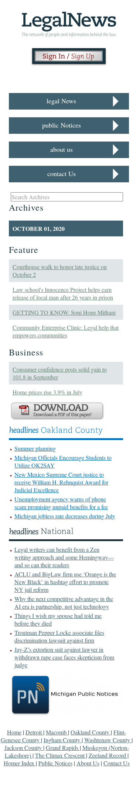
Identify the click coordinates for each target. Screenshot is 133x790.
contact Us (61, 173)
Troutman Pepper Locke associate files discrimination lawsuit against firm (59, 636)
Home (14, 732)
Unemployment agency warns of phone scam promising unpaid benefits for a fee (61, 503)
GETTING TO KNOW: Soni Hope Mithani (64, 312)
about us (61, 149)
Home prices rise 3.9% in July (47, 392)
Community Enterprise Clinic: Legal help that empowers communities (66, 331)
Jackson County (23, 747)
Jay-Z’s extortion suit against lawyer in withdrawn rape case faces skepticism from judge (64, 657)
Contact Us (116, 763)
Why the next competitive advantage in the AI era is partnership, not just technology (63, 602)
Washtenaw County (108, 740)
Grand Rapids (63, 747)
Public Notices (55, 763)
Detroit (34, 732)
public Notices (61, 125)
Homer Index (20, 763)
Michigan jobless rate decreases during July (64, 516)
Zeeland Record (108, 755)
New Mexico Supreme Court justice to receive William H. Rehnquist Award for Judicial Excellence (61, 482)
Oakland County (91, 732)
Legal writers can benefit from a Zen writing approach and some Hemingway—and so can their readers (64, 557)
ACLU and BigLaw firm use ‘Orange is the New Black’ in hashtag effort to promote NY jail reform (65, 581)
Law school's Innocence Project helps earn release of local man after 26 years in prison (63, 293)
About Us (87, 763)
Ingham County (63, 740)
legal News (61, 100)
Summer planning (35, 448)
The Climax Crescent (60, 755)
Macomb (57, 732)
